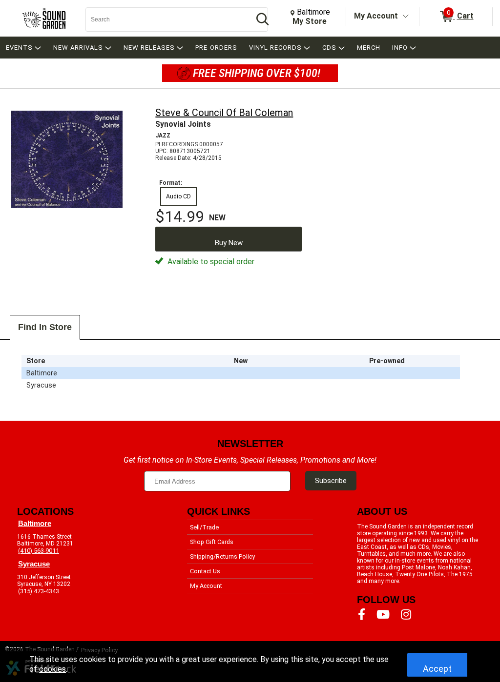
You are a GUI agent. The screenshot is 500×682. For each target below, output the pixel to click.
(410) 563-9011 (38, 550)
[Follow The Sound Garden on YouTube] (383, 615)
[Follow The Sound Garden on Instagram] (406, 615)
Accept (437, 668)
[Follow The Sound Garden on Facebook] (361, 615)
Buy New (229, 242)
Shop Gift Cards (211, 542)
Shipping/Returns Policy (222, 556)
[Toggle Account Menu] (406, 16)
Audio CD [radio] (178, 196)
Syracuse (34, 564)
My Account (376, 15)
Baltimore (34, 523)
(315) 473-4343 (38, 591)
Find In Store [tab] (45, 327)
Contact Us (205, 571)
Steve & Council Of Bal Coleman (224, 112)
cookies (52, 669)
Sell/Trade (204, 527)
